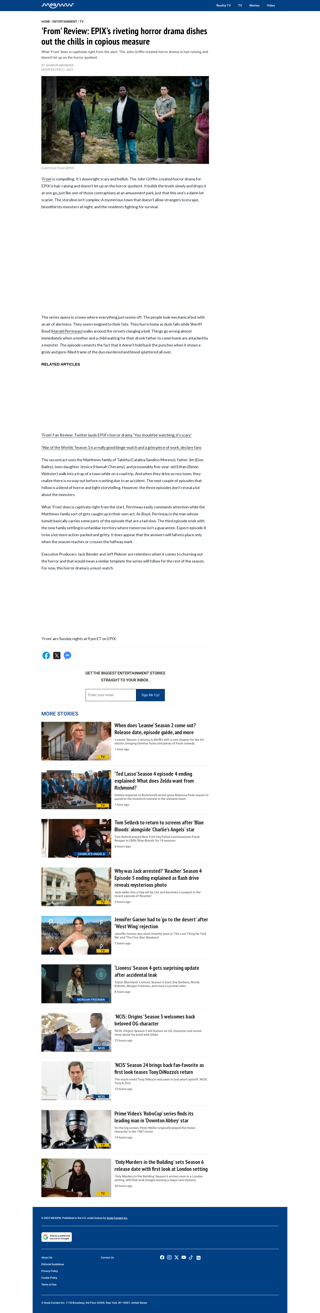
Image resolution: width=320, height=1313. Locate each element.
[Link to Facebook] (162, 1257)
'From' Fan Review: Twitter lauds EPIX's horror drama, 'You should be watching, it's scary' (116, 435)
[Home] (57, 5)
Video (271, 5)
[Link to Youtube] (184, 1257)
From (46, 178)
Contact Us (107, 1257)
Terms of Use (48, 1284)
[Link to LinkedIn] (198, 1257)
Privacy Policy (49, 1271)
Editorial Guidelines (52, 1264)
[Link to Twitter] (176, 1257)
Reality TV (223, 5)
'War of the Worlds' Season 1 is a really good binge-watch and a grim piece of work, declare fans (121, 447)
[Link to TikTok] (191, 1258)
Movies (254, 5)
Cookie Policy (49, 1277)
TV (240, 5)
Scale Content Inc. (117, 1218)
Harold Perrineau (66, 331)
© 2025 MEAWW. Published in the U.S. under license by (74, 1218)
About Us (46, 1257)
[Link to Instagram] (169, 1257)
